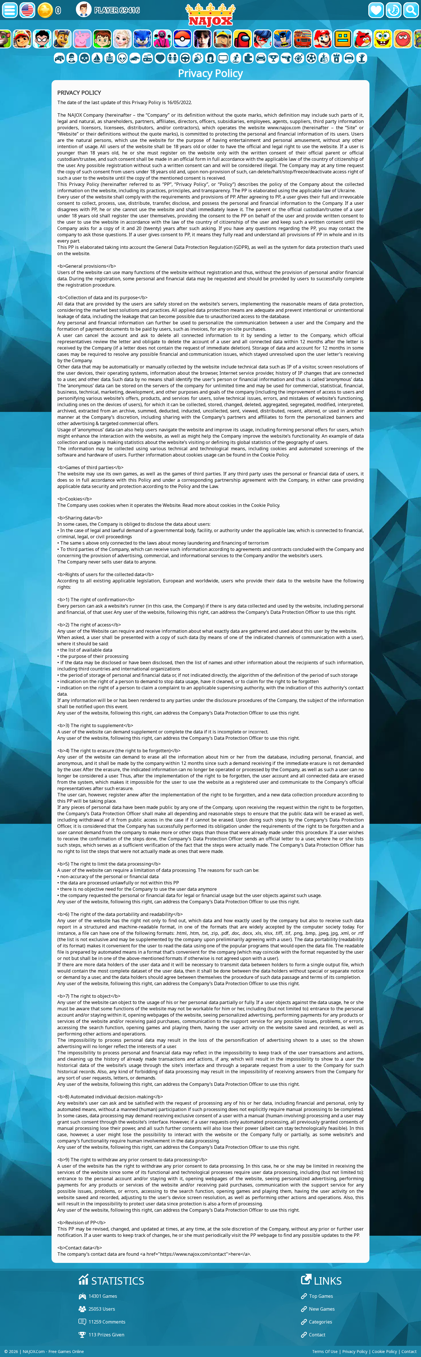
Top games (321, 1296)
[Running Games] (273, 59)
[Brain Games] (122, 59)
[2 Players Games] (59, 59)
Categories (320, 1322)
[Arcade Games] (109, 59)
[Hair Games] (210, 59)
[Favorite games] (376, 10)
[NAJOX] (210, 15)
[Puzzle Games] (248, 59)
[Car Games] (135, 59)
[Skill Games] (298, 59)
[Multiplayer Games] (223, 59)
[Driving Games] (185, 59)
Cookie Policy (384, 1351)
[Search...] (411, 10)
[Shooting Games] (286, 59)
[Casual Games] (147, 59)
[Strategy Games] (324, 59)
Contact (317, 1335)
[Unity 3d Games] (349, 59)
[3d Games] (72, 59)
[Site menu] (10, 10)
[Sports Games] (311, 59)
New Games (322, 1309)
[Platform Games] (235, 59)
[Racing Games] (261, 59)
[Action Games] (84, 59)
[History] (394, 10)
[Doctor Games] (160, 59)
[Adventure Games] (97, 59)
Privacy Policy (354, 1351)
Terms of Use (325, 1351)
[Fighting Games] (198, 59)
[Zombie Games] (361, 59)
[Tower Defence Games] (336, 59)
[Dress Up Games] (172, 59)
